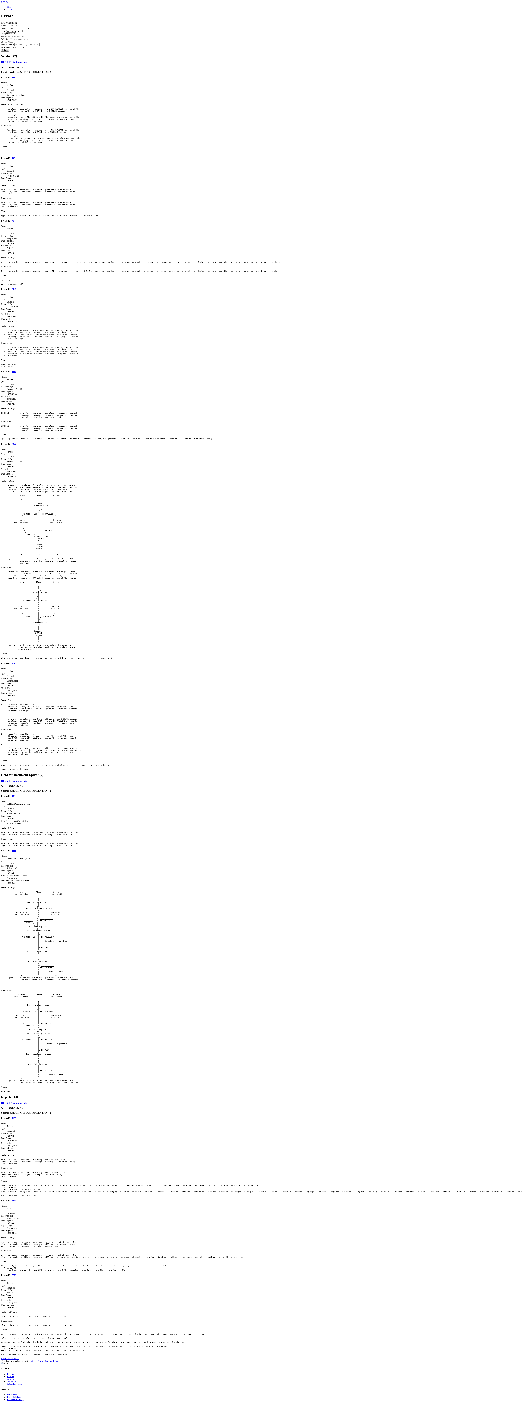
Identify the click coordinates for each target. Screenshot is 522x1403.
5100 (14, 1118)
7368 (14, 371)
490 (13, 158)
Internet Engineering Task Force (44, 1361)
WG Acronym (7, 36)
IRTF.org (10, 1376)
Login (9, 9)
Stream (4, 42)
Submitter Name (8, 39)
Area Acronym (7, 31)
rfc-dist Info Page (14, 1397)
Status (3, 28)
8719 (14, 663)
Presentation (6, 47)
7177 (14, 221)
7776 (14, 1275)
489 (13, 77)
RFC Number (7, 23)
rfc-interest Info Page (15, 1399)
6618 (14, 850)
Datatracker (11, 1381)
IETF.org (10, 1374)
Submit (5, 50)
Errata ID (5, 25)
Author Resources (14, 1384)
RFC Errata (6, 2)
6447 (14, 1201)
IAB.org (10, 1379)
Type (3, 33)
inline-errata (20, 62)
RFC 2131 (7, 62)
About (9, 7)
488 (13, 796)
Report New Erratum (10, 1358)
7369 (14, 444)
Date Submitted (7, 44)
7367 (14, 289)
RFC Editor (12, 1394)
